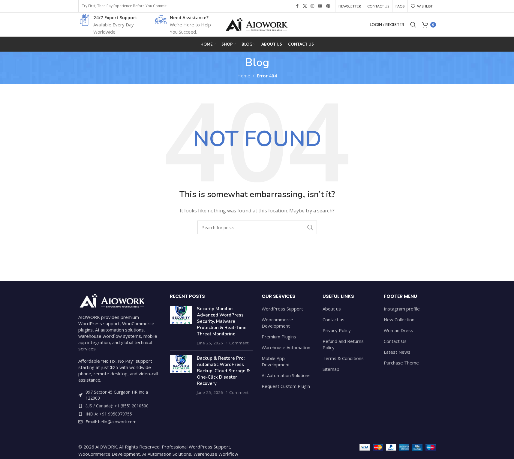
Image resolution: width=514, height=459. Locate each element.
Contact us (333, 319)
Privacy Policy (337, 330)
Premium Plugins (279, 337)
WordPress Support (282, 309)
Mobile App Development (276, 361)
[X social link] (305, 6)
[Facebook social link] (297, 6)
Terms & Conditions (343, 358)
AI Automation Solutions (286, 375)
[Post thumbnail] (181, 326)
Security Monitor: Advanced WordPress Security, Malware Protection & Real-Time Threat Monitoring (222, 321)
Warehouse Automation (286, 347)
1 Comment (237, 343)
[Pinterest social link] (328, 6)
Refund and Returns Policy (343, 344)
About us (332, 309)
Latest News (397, 352)
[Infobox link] (108, 24)
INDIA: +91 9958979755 (109, 414)
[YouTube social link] (320, 6)
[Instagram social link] (312, 6)
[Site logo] (257, 24)
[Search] (413, 25)
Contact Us (395, 341)
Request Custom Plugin (286, 386)
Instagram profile (402, 309)
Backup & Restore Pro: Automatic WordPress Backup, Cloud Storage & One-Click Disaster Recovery (223, 370)
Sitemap (331, 369)
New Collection (399, 319)
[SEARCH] (310, 227)
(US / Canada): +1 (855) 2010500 (117, 406)
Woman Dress (398, 330)
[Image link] (111, 300)
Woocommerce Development (277, 322)
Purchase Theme (401, 363)
